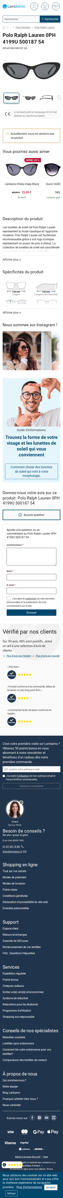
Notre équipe (10, 1086)
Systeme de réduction (15, 998)
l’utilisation (23, 775)
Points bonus (10, 980)
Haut (45, 1156)
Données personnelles (16, 908)
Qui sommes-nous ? (14, 1080)
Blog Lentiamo (11, 1093)
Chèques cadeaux (13, 986)
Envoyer (31, 613)
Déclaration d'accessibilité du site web (25, 902)
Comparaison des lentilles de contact (25, 1060)
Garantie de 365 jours (15, 941)
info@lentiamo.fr (12, 851)
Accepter (51, 1187)
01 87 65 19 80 (11, 846)
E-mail (11, 585)
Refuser (11, 1193)
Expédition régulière (14, 974)
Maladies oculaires (14, 1037)
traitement (31, 598)
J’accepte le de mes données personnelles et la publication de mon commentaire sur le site (31, 602)
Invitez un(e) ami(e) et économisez (23, 992)
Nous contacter (12, 1105)
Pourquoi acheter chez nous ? (20, 1099)
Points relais (10, 890)
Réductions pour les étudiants (20, 1004)
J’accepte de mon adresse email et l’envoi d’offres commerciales (30, 777)
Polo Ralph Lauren (45, 27)
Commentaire (15, 545)
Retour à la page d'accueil (27, 1156)
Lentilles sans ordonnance (18, 1043)
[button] (11, 98)
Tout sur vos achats (14, 871)
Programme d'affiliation (17, 1011)
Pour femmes (23, 27)
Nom (10, 571)
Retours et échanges (15, 935)
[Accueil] (4, 27)
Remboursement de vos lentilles (22, 947)
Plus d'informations (29, 1187)
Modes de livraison (14, 883)
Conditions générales (15, 896)
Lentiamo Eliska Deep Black (22, 184)
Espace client (10, 929)
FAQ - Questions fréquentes (19, 953)
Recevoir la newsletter (31, 786)
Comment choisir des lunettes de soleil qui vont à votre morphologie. (31, 471)
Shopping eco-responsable (18, 1017)
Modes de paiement (14, 877)
